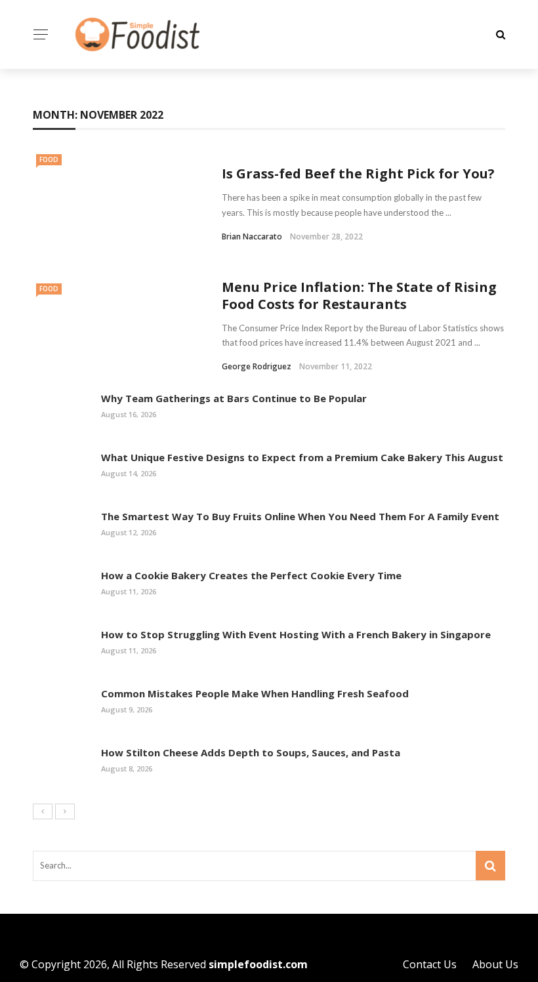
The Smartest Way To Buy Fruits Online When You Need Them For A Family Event (300, 516)
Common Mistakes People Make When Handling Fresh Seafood (255, 693)
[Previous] (42, 811)
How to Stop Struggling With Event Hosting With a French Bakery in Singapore (296, 634)
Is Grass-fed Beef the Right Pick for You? (358, 173)
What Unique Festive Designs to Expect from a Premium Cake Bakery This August (302, 457)
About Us (495, 964)
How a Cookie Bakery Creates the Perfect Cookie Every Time (251, 575)
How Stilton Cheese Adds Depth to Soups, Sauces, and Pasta (250, 752)
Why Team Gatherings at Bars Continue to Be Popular (234, 398)
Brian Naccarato (252, 236)
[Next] (65, 811)
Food (48, 159)
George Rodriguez (256, 366)
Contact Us (430, 964)
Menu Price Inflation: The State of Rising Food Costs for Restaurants (359, 295)
